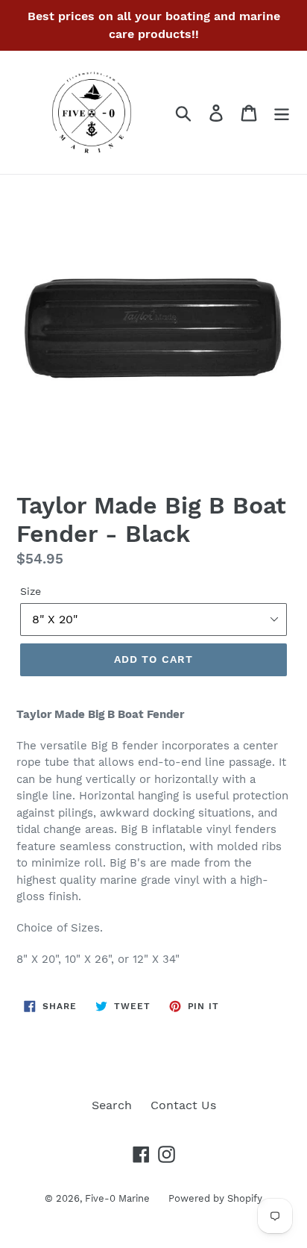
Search (112, 1105)
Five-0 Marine (117, 1198)
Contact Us (183, 1105)
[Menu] (281, 112)
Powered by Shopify (215, 1198)
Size (30, 591)
